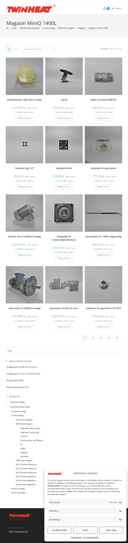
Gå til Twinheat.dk (18, 531)
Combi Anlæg (17, 415)
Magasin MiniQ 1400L (98, 28)
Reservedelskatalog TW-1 (18, 387)
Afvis (85, 530)
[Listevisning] (16, 49)
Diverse (23, 436)
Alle (119, 49)
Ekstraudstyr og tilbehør (31, 440)
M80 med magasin (24, 460)
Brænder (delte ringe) (30, 428)
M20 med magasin (24, 419)
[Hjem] (7, 28)
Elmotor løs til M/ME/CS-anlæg (24, 236)
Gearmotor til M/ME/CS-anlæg (24, 308)
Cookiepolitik (76, 537)
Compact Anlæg (18, 411)
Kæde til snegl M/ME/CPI (103, 99)
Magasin (24, 452)
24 (115, 49)
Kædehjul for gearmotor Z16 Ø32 (103, 308)
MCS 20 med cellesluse (26, 464)
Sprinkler (24, 456)
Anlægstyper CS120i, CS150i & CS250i (23, 373)
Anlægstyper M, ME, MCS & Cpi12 (21, 367)
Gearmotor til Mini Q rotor (64, 308)
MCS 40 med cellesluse (26, 468)
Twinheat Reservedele (20, 406)
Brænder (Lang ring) (29, 432)
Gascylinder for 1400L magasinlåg (103, 236)
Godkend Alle (59, 530)
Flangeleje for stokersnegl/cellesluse (64, 238)
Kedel (23, 448)
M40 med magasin (24, 423)
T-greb (64, 99)
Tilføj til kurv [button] (24, 118)
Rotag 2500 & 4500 (14, 380)
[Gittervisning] (9, 49)
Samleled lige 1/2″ (24, 168)
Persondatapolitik (90, 537)
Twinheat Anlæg (17, 402)
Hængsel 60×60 (64, 168)
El (21, 444)
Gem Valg (111, 530)
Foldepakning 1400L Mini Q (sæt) (24, 99)
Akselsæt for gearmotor (103, 168)
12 (111, 49)
